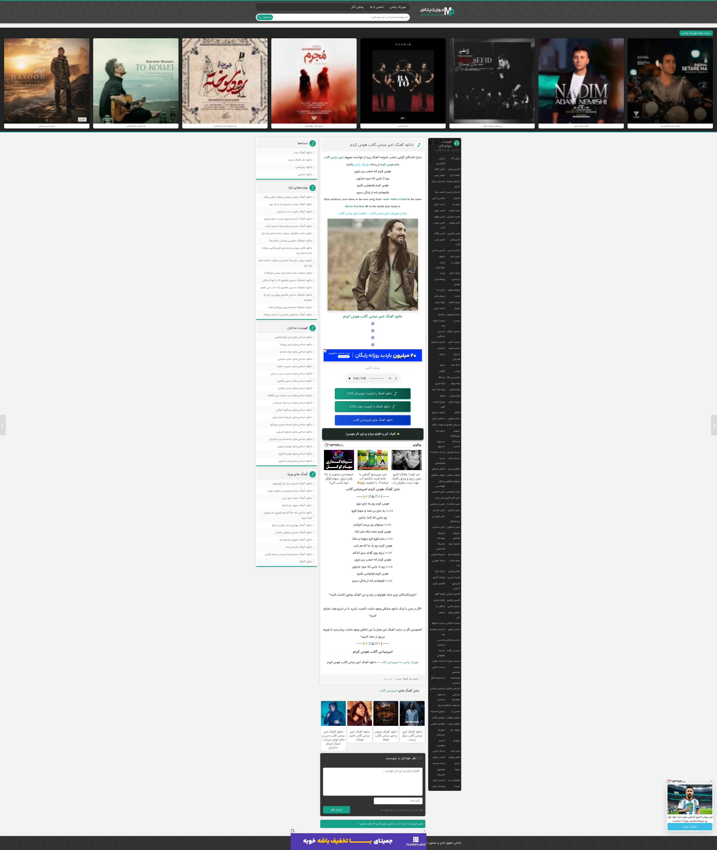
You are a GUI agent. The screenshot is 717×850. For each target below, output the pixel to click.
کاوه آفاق (439, 594)
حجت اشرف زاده (439, 323)
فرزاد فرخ (439, 571)
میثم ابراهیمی (441, 743)
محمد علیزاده (452, 661)
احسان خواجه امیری (453, 184)
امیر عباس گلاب (439, 225)
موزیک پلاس (437, 12)
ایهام (441, 256)
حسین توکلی (453, 331)
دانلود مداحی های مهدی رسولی (294, 446)
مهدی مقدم (438, 717)
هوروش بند (453, 780)
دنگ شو (455, 364)
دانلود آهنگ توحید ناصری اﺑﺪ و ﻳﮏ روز (290, 204)
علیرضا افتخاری (456, 536)
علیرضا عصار (453, 554)
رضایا (442, 395)
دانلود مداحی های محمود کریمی (294, 432)
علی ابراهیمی (452, 491)
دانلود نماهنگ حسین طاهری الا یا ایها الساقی (287, 280)
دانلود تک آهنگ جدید (407, 678)
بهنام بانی (439, 279)
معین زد (455, 711)
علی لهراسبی (438, 516)
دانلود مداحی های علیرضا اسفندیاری (292, 417)
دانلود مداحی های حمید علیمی (295, 359)
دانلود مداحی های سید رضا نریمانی (292, 403)
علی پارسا (439, 497)
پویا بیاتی (439, 302)
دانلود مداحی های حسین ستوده (294, 366)
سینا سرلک (453, 458)
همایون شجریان (441, 772)
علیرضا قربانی (437, 554)
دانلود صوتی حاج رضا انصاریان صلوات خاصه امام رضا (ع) (285, 263)
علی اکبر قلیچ (452, 497)
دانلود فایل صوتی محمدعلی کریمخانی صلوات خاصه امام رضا (287, 250)
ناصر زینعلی (438, 757)
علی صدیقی (453, 510)
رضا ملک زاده (438, 389)
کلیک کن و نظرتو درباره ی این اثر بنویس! (371, 434)
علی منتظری (453, 527)
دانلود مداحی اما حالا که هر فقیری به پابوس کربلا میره (288, 515)
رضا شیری (439, 383)
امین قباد (454, 256)
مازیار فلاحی (453, 606)
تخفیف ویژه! (690, 827)
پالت (457, 296)
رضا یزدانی (454, 395)
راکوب (441, 371)
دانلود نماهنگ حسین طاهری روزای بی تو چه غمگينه (288, 297)
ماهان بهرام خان (454, 615)
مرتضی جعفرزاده (456, 697)
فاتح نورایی (453, 571)
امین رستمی (438, 250)
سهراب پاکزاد (438, 424)
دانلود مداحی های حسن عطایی (295, 388)
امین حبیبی (453, 250)
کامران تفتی (438, 583)
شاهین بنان (453, 468)
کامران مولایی (452, 594)
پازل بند (440, 289)
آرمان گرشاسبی (440, 161)
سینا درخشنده (437, 452)
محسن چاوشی (452, 639)
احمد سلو (439, 192)
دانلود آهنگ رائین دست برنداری (294, 211)
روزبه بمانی (453, 401)
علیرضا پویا (454, 543)
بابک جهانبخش (440, 265)
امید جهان (439, 210)
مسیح (441, 705)
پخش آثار (357, 7)
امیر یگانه (439, 233)
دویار (442, 364)
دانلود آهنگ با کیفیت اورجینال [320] (369, 394)
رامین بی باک (452, 377)
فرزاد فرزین (453, 577)
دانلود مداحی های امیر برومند (296, 344)
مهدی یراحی (453, 723)
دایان (441, 354)
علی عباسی (438, 510)
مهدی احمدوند (437, 711)
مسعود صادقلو (452, 705)
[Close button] (424, 831)
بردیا (442, 273)
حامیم (441, 314)
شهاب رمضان (453, 475)
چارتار (456, 308)
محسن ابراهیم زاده (437, 632)
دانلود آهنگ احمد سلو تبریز (297, 498)
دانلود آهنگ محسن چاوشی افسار (293, 532)
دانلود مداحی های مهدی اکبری (295, 454)
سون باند (439, 430)
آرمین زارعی (453, 169)
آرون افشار (439, 169)
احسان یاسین (452, 192)
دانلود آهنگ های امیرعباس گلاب (372, 420)
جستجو (267, 17)
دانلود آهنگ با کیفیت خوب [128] (369, 407)
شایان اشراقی (438, 468)
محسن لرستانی (441, 642)
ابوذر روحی (439, 175)
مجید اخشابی (452, 623)
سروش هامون (452, 424)
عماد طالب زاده (454, 563)
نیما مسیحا (438, 763)
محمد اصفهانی (441, 653)
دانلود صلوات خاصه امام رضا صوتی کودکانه (288, 273)
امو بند (455, 204)
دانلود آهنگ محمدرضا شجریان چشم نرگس (288, 554)
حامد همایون (453, 314)
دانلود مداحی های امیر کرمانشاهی (293, 337)
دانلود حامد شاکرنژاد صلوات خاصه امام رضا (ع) (286, 233)
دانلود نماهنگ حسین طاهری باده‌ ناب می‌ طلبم (286, 287)
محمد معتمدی (456, 670)
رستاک (441, 377)
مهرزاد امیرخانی (441, 732)
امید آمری (439, 204)
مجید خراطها (438, 623)
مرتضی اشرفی (452, 688)
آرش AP (455, 158)
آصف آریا (454, 175)
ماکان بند (439, 606)
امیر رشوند (454, 222)
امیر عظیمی (453, 233)
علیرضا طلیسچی (440, 546)
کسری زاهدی (453, 600)
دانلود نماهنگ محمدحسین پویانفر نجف (290, 307)
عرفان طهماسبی (440, 484)
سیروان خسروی (441, 444)
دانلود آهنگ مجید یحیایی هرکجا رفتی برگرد (288, 197)
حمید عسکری (437, 342)
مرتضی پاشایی (437, 688)
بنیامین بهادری (456, 282)
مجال (441, 612)
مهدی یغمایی (437, 723)
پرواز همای (454, 302)
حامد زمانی (439, 308)
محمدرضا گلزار (437, 677)
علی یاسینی (438, 527)
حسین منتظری (441, 334)
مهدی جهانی (453, 717)
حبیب (456, 320)
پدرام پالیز (439, 296)
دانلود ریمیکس (303, 167)
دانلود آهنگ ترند (303, 152)
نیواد (456, 769)
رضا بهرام (455, 383)
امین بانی (439, 239)
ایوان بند (455, 262)
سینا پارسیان (453, 452)
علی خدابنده (453, 504)
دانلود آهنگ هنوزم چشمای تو (296, 540)
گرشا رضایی (439, 600)
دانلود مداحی (305, 174)
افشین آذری (438, 198)
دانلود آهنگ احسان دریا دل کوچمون (292, 483)
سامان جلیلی (438, 418)
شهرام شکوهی (452, 481)
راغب (456, 371)
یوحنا (456, 786)
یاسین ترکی (438, 780)
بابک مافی (454, 273)
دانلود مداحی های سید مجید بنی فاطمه (290, 395)
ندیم (457, 763)
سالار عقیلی (453, 418)
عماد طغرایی (438, 560)
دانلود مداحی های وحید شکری (295, 461)
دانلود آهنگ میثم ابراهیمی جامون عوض (289, 491)
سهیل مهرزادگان (455, 433)
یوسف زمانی (438, 786)
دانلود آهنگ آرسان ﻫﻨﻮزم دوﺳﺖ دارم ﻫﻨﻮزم (288, 219)
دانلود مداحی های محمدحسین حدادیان (290, 439)
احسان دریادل (437, 181)
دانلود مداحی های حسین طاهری (294, 381)
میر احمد (455, 751)
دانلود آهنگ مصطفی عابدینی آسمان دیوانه (288, 314)
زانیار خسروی (438, 412)
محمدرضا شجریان (455, 680)
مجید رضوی (453, 629)
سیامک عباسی (456, 444)
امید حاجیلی (453, 216)
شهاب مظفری (437, 475)
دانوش (441, 348)
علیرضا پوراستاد (441, 536)
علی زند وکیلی (437, 504)
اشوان (456, 198)
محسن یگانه (453, 650)
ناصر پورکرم (454, 757)
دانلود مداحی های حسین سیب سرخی (291, 373)
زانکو (457, 412)
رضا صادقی (454, 389)
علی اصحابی (438, 491)
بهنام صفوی (453, 289)
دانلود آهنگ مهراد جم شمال (297, 505)
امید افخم (454, 210)
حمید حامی (453, 342)
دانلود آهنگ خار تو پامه (299, 547)
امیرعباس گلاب (389, 662)
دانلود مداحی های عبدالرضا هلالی (294, 410)
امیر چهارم (439, 216)
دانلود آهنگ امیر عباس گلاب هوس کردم (382, 144)
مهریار (456, 740)
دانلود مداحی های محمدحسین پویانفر (291, 424)
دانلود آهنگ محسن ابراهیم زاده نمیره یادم (289, 226)
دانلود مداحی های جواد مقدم (296, 352)
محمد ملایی (438, 667)
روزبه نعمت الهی (439, 404)
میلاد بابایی (438, 751)
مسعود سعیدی (441, 697)
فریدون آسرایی (456, 586)
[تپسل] (325, 350)
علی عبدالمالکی (455, 519)
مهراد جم (454, 729)
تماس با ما (377, 7)
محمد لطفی (438, 661)
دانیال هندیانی (456, 357)
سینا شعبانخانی (440, 461)
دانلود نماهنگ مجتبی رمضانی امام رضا (290, 241)
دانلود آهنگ (305, 561)
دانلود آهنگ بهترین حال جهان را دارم (292, 525)
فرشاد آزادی (438, 577)
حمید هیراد (453, 348)
